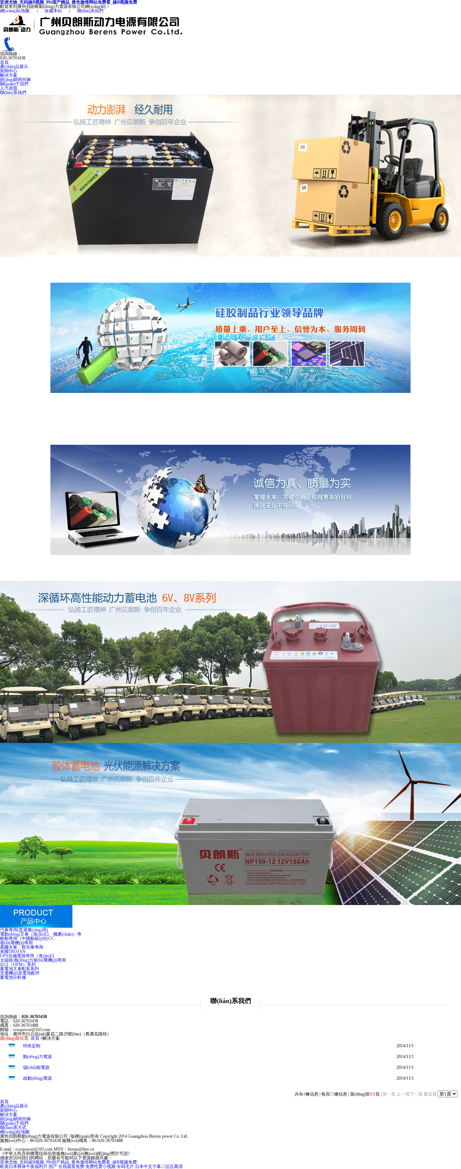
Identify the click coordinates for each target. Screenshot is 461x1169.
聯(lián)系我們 (90, 10)
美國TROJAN (13, 951)
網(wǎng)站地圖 (15, 10)
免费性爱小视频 (100, 1166)
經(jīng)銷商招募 (15, 79)
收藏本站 (53, 10)
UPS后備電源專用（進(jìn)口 (27, 955)
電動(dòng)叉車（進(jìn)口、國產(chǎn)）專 (40, 934)
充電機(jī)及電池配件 (20, 973)
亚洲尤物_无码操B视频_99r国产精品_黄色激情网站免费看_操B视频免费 (68, 1162)
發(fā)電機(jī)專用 (16, 942)
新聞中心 (8, 70)
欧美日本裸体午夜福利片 (24, 1166)
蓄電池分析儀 (13, 977)
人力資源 (8, 88)
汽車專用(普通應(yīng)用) (24, 929)
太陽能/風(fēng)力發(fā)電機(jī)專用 (33, 960)
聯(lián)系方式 (13, 1127)
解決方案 (8, 75)
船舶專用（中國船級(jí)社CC (27, 938)
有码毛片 (125, 1166)
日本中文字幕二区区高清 (159, 1166)
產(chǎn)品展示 (14, 66)
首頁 (4, 62)
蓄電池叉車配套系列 (19, 968)
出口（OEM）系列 (18, 964)
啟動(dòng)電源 (37, 1078)
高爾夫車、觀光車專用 (21, 947)
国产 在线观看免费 (66, 1166)
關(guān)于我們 (14, 83)
